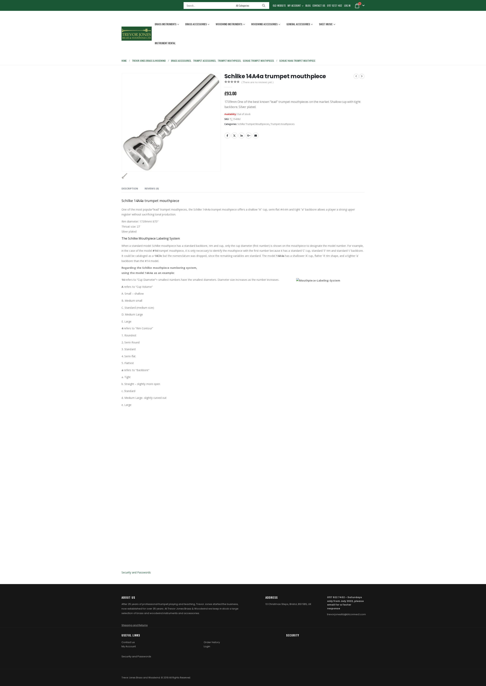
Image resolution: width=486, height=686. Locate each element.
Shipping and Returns (135, 625)
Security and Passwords (136, 572)
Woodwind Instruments (229, 24)
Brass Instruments (165, 24)
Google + (249, 135)
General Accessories (298, 24)
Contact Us (318, 5)
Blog (308, 5)
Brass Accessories (196, 24)
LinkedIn (241, 135)
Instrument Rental (165, 43)
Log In (347, 5)
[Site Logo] (137, 34)
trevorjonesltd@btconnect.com (346, 614)
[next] (361, 76)
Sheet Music (326, 24)
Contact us (128, 642)
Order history (212, 642)
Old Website (279, 5)
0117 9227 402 (334, 5)
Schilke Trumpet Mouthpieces (253, 124)
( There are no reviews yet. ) (257, 82)
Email (256, 135)
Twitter (234, 135)
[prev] (356, 76)
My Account (294, 5)
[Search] (263, 5)
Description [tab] (130, 188)
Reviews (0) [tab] (152, 188)
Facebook (227, 135)
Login (207, 646)
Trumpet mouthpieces (283, 124)
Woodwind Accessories (264, 24)
